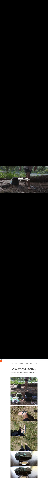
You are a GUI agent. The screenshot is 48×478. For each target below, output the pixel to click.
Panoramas (21, 363)
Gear (12, 363)
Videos (26, 363)
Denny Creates (24, 178)
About (31, 363)
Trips (16, 363)
